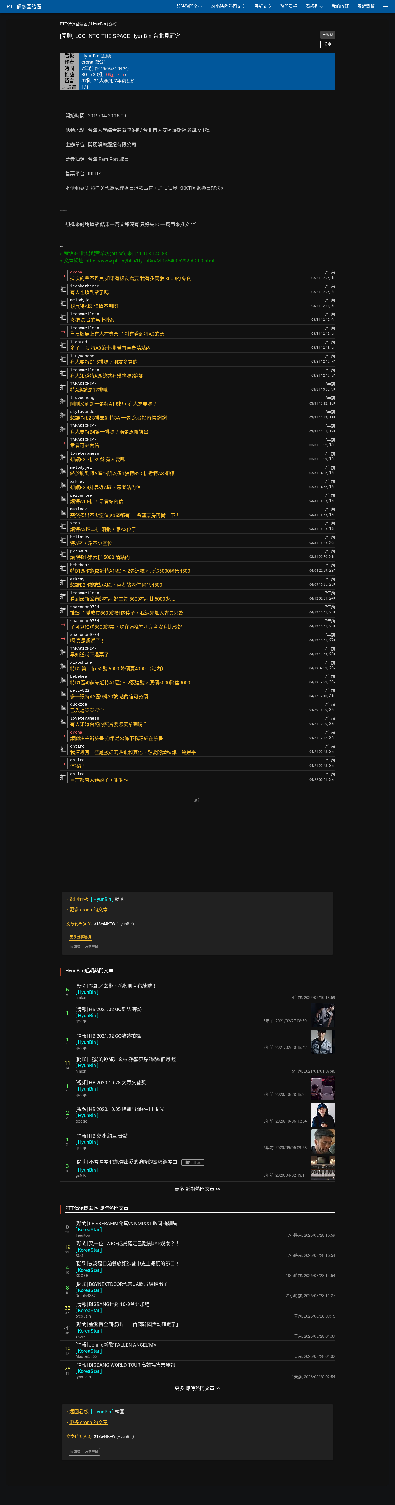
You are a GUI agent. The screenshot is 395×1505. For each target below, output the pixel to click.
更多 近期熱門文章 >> (197, 1189)
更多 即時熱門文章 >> (197, 1388)
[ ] (87, 992)
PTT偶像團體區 (73, 23)
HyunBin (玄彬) (104, 23)
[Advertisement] (197, 841)
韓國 (95, 899)
